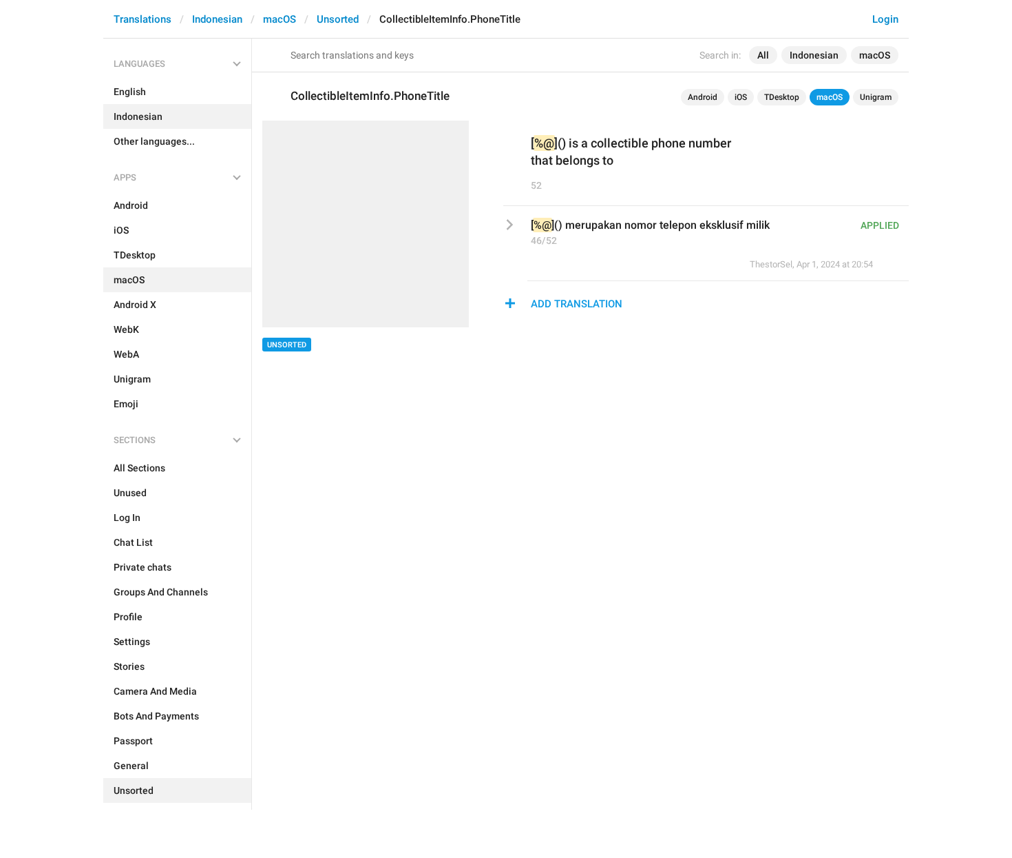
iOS (741, 97)
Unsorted (338, 19)
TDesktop (781, 97)
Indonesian (217, 19)
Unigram (876, 97)
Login (885, 19)
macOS (279, 19)
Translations (142, 19)
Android (702, 97)
